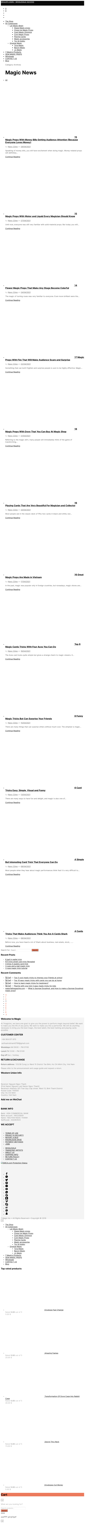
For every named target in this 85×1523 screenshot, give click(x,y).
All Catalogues (11, 23)
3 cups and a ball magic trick (17, 966)
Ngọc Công (13, 147)
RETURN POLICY (12, 1157)
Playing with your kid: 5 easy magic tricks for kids (35, 986)
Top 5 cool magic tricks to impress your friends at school (38, 978)
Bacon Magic (19, 48)
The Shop (9, 21)
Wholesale (9, 56)
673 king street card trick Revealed (20, 962)
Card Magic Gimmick (23, 32)
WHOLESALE (10, 1148)
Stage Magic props (22, 28)
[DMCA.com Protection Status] (14, 1163)
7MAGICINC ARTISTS (14, 1150)
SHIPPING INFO (11, 1154)
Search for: (5, 950)
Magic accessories (22, 39)
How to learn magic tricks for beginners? (31, 983)
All (6, 80)
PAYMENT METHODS (14, 1142)
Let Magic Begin (16, 26)
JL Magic (18, 50)
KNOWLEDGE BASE (13, 1140)
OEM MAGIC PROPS (13, 54)
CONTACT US (11, 58)
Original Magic (16, 43)
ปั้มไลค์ (8, 978)
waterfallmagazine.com (15, 988)
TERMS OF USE (11, 1133)
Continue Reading (12, 157)
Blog (7, 61)
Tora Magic (19, 45)
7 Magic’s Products (13, 52)
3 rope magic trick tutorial (16, 968)
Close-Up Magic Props (23, 30)
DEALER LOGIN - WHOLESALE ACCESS (17, 2)
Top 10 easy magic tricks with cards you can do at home (38, 980)
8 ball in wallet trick (13, 959)
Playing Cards (20, 37)
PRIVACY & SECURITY (14, 1135)
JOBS (7, 1144)
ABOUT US (9, 1152)
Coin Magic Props (21, 34)
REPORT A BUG (11, 1137)
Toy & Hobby (19, 41)
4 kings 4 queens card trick (16, 964)
